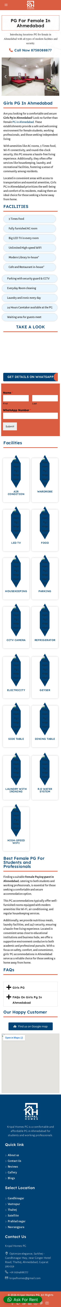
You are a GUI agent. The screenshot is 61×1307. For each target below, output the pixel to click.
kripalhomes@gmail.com (25, 1278)
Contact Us (14, 1161)
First (5, 403)
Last (34, 403)
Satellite (13, 1215)
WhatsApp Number (17, 410)
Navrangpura (16, 1227)
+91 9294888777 (18, 1272)
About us (13, 1155)
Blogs (11, 1178)
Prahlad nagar (16, 1221)
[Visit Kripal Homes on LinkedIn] (31, 1303)
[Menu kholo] (6, 5)
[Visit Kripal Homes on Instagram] (37, 1303)
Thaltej (12, 1209)
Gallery (12, 1172)
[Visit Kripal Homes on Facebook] (14, 1303)
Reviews (13, 1166)
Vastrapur (14, 1204)
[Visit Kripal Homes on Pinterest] (42, 1303)
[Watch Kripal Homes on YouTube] (47, 1303)
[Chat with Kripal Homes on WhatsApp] (25, 1303)
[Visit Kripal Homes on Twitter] (19, 1303)
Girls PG (19, 987)
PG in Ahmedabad (23, 122)
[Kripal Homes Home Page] (30, 1111)
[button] (5, 77)
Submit (10, 426)
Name (8, 392)
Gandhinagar (16, 1198)
